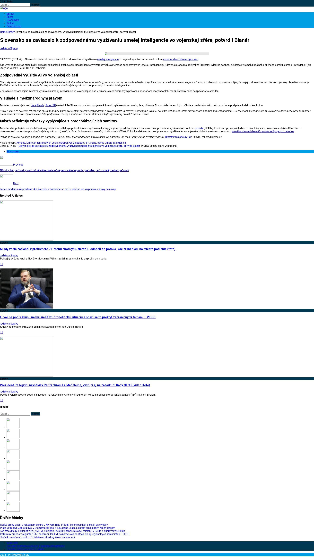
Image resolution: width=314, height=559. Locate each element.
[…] (1, 264)
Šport (10, 16)
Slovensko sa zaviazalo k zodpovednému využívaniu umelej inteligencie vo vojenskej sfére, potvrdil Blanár (79, 145)
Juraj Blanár (37, 105)
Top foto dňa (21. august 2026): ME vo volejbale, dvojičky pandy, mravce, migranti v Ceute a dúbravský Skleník (62, 531)
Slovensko (13, 151)
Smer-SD (50, 105)
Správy (10, 13)
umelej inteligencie (108, 59)
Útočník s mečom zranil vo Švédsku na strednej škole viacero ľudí (37, 537)
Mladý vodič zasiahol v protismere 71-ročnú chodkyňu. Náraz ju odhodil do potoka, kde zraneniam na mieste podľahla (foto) (87, 249)
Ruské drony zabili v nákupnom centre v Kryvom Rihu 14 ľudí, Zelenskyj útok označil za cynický (54, 524)
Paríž (93, 142)
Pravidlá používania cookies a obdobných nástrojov (36, 546)
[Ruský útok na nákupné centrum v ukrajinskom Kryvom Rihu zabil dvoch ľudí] (13, 510)
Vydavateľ (12, 542)
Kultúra (10, 23)
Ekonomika (13, 20)
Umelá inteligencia (115, 142)
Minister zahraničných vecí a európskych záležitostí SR (57, 142)
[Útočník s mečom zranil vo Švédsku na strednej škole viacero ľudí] (13, 468)
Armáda (21, 142)
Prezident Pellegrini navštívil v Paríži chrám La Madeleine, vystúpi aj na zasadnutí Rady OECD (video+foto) (75, 385)
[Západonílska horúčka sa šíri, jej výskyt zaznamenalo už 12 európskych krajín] (13, 489)
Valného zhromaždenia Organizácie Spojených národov (263, 131)
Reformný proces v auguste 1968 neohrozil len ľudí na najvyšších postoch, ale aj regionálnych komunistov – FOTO (64, 534)
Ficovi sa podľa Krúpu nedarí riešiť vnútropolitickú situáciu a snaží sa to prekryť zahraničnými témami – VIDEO (78, 317)
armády (199, 128)
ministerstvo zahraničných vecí (180, 59)
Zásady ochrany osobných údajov (25, 549)
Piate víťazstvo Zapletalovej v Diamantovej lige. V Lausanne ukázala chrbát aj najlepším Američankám (57, 527)
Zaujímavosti (14, 26)
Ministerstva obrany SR (178, 137)
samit (100, 142)
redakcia (5, 48)
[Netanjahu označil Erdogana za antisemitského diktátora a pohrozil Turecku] (13, 500)
